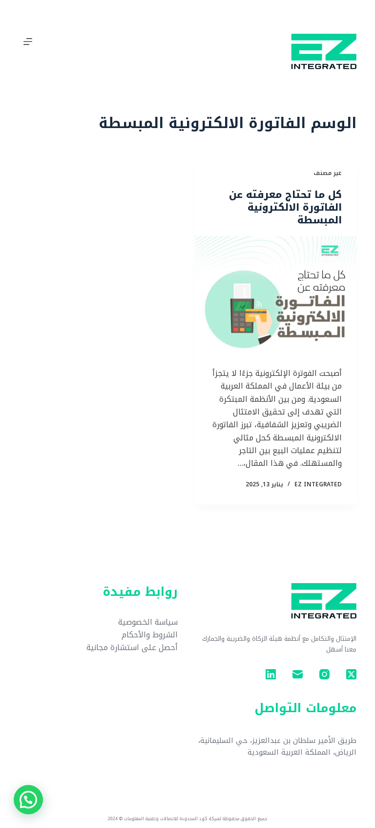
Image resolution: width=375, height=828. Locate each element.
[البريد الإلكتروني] (297, 674)
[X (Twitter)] (351, 674)
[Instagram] (324, 674)
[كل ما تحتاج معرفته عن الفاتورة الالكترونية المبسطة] (275, 296)
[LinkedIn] (271, 674)
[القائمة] (27, 41)
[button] (28, 799)
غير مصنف (327, 173)
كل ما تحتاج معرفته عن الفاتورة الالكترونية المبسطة (285, 207)
